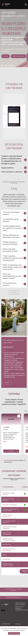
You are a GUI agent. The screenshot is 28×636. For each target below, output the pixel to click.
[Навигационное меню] (26, 4)
